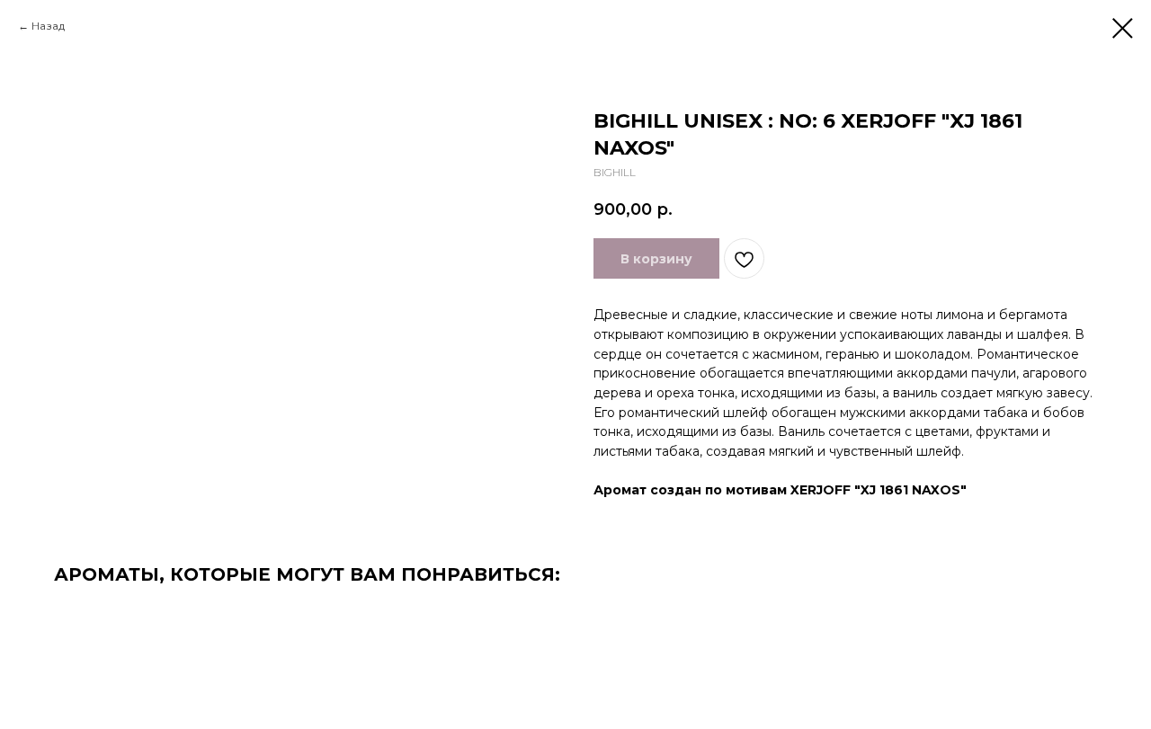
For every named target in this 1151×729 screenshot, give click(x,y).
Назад (48, 25)
